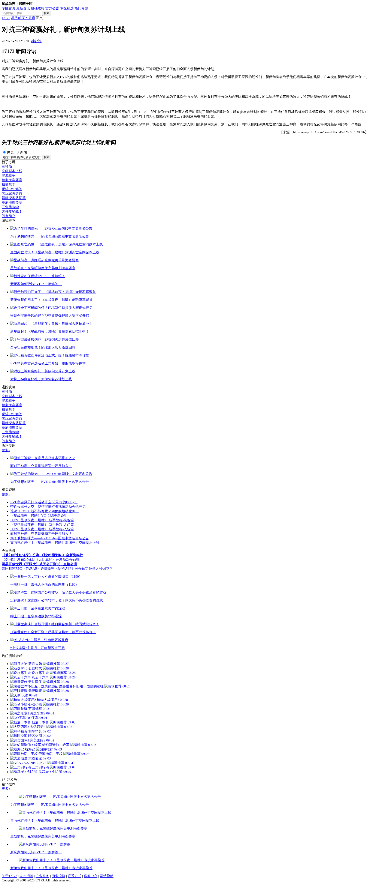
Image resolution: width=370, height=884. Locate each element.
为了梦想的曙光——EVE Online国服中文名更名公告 (49, 538)
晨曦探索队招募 (14, 198)
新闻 (23, 152)
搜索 (46, 13)
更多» (6, 450)
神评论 (36, 41)
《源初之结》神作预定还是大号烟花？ (83, 568)
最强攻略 (38, 8)
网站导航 (106, 876)
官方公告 (52, 8)
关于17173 (9, 876)
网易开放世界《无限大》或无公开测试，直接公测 (39, 564)
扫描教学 (8, 184)
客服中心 (90, 876)
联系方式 (74, 876)
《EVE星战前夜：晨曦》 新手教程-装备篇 (42, 520)
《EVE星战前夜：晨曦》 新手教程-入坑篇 (42, 529)
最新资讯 (23, 8)
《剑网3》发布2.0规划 (18, 559)
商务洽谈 (58, 876)
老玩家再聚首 (12, 193)
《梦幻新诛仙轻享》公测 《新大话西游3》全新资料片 (42, 555)
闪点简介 (8, 216)
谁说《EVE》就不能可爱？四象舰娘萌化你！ (44, 511)
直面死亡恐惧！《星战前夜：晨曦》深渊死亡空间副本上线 (54, 542)
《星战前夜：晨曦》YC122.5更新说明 (38, 515)
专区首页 (8, 8)
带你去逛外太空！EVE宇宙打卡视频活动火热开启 (48, 506)
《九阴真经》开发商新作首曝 (57, 559)
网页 (10, 152)
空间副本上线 (12, 171)
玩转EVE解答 (12, 189)
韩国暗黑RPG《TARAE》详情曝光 (28, 568)
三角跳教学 (10, 207)
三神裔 (7, 166)
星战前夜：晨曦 (23, 18)
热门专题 (81, 8)
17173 (6, 18)
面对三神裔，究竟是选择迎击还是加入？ (41, 533)
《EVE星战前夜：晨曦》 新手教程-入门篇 (42, 524)
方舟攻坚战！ (12, 211)
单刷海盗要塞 (12, 180)
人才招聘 (26, 876)
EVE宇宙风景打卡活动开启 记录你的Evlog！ (44, 502)
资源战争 (8, 175)
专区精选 (67, 8)
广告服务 (42, 876)
